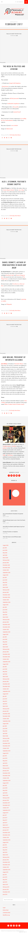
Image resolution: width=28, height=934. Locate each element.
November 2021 (6, 686)
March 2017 (5, 825)
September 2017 (6, 810)
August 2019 (5, 753)
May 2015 (5, 879)
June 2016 (5, 847)
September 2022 (6, 661)
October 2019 (6, 748)
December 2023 (6, 624)
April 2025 (5, 585)
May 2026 (5, 552)
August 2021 (5, 693)
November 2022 (6, 656)
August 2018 (5, 783)
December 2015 (6, 862)
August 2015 (5, 872)
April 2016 (5, 852)
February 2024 (6, 619)
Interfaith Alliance (19, 364)
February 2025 (6, 590)
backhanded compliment (13, 103)
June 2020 (5, 728)
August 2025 (5, 575)
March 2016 (5, 854)
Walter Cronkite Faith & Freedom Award (14, 404)
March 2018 (5, 795)
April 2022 (5, 674)
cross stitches (14, 125)
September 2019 (6, 750)
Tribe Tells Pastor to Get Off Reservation (12, 536)
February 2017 (6, 827)
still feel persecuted (14, 98)
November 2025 (6, 567)
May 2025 (5, 582)
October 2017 (6, 807)
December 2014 (6, 892)
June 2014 (5, 894)
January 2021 (6, 711)
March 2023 (5, 646)
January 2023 (6, 651)
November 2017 (6, 805)
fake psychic (16, 107)
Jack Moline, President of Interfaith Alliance (14, 358)
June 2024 (5, 609)
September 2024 (6, 602)
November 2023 (6, 627)
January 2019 (6, 770)
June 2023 (5, 639)
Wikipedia (8, 304)
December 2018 (6, 773)
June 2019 (5, 758)
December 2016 (6, 832)
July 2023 (5, 637)
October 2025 (6, 570)
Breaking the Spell (10, 275)
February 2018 (6, 797)
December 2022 (6, 654)
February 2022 (6, 679)
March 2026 (5, 557)
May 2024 (5, 612)
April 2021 (5, 703)
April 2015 (5, 882)
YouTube (14, 446)
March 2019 (5, 765)
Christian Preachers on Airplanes (10, 531)
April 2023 (5, 644)
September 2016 (6, 840)
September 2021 (6, 691)
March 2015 (5, 884)
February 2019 (6, 768)
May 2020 (5, 731)
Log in (4, 907)
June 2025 (5, 580)
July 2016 (5, 845)
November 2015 (6, 864)
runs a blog (21, 190)
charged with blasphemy (14, 83)
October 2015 (6, 867)
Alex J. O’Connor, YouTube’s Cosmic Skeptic (14, 183)
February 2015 (6, 887)
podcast (4, 448)
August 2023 (5, 634)
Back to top (22, 931)
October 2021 (6, 689)
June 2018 (5, 788)
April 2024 (5, 614)
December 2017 (6, 802)
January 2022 (6, 681)
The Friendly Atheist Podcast (15, 135)
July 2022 (5, 666)
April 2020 (5, 733)
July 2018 (5, 785)
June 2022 (5, 669)
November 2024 (6, 597)
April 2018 (5, 793)
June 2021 (5, 698)
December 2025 (6, 565)
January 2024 (6, 622)
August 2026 (5, 545)
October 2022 (6, 659)
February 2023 (6, 649)
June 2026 (5, 550)
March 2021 (5, 706)
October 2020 (6, 718)
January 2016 (6, 859)
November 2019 (6, 745)
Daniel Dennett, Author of (14, 265)
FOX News (10, 455)
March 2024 (5, 617)
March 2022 (5, 676)
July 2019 (5, 755)
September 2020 (6, 721)
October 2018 (6, 778)
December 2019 (6, 743)
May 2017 (5, 820)
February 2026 (6, 560)
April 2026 (5, 555)
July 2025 (5, 577)
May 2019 (5, 760)
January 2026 (6, 562)
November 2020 (6, 716)
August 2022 (5, 664)
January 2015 (6, 889)
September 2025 (6, 572)
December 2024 (6, 594)
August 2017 (5, 812)
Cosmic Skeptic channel (8, 190)
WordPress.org (6, 915)
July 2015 (5, 874)
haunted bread (17, 112)
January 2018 (6, 800)
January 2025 (6, 592)
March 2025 (5, 587)
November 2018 (6, 775)
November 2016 (6, 835)
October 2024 (6, 599)
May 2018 (5, 790)
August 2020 (5, 723)
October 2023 (6, 629)
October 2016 (6, 837)
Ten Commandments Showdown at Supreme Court (13, 514)
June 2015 (5, 877)
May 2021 (5, 701)
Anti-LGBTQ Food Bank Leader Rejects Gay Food (13, 526)
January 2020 (6, 741)
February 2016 (6, 857)
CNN (4, 455)
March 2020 (5, 736)
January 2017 (6, 830)
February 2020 (6, 738)
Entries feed (5, 910)
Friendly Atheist (7, 446)
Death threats (5, 86)
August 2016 (5, 842)
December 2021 (6, 684)
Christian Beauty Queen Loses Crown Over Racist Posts (14, 520)
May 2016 (5, 849)
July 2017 (5, 815)
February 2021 (6, 708)
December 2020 (6, 713)
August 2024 (5, 604)
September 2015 (6, 869)
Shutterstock (9, 129)
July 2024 (5, 607)
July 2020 (5, 726)
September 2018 (6, 780)
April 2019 (5, 763)
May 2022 (5, 671)
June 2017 (5, 817)
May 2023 (5, 642)
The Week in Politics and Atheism (14, 67)
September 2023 (6, 632)
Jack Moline (4, 364)
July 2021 (5, 696)
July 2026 (5, 547)
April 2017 (5, 822)
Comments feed (6, 912)
